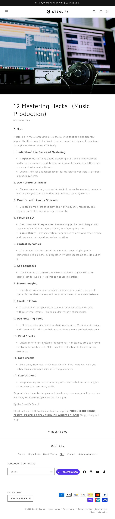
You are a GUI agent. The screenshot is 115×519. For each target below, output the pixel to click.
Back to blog (59, 431)
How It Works (50, 454)
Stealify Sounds (38, 509)
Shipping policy (101, 509)
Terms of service (85, 509)
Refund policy (54, 509)
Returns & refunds (88, 454)
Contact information (99, 512)
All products (34, 454)
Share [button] (20, 129)
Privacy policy (69, 509)
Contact (71, 454)
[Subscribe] (51, 471)
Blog (62, 454)
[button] (6, 11)
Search (21, 454)
